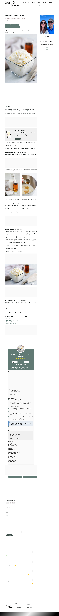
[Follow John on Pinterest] (14, 503)
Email (23, 531)
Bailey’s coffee (31, 311)
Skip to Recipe (9, 24)
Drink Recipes (38, 5)
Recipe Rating (8, 512)
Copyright (28, 608)
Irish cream (9, 110)
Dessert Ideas (51, 2)
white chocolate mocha (24, 311)
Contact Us (18, 606)
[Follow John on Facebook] (7, 503)
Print (15, 362)
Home (6, 18)
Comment (8, 515)
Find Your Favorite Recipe (36, 2)
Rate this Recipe (16, 24)
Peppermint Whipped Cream (11, 321)
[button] (17, 358)
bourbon (12, 110)
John (6, 20)
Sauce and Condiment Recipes (11, 18)
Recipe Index (18, 607)
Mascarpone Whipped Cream (11, 323)
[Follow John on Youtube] (12, 503)
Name (7, 531)
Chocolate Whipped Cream (11, 318)
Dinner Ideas (44, 2)
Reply (34, 562)
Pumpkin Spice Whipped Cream (12, 320)
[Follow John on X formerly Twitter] (8, 503)
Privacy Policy (29, 607)
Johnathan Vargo (22, 364)
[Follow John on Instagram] (10, 503)
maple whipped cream (26, 110)
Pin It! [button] (27, 362)
